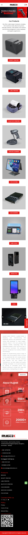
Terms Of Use (4, 508)
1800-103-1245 (6, 462)
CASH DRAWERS (5, 487)
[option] (14, 317)
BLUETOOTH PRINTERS (7, 484)
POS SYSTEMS (4, 493)
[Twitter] (6, 499)
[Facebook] (1, 499)
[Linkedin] (4, 499)
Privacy (3, 505)
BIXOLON (3, 475)
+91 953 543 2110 (6, 453)
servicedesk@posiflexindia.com (9, 468)
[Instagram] (3, 499)
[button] (1, 12)
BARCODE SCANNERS (6, 490)
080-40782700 (6, 450)
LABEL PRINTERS (5, 481)
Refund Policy (4, 511)
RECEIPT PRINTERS (6, 478)
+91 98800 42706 (5, 465)
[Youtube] (8, 499)
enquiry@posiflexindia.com (8, 456)
